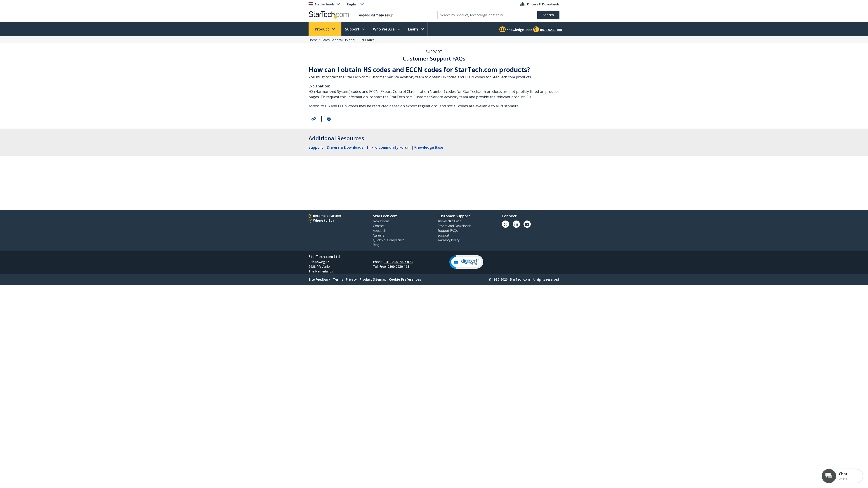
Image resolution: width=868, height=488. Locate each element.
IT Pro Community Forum (388, 147)
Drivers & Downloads (345, 147)
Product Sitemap (373, 279)
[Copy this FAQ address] (313, 119)
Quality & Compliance (388, 240)
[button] (466, 262)
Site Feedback (319, 279)
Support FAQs (447, 230)
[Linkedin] (516, 224)
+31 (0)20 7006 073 (398, 262)
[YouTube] (527, 224)
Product (322, 29)
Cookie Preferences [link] (405, 279)
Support (353, 29)
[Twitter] (505, 224)
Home (313, 40)
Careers (378, 235)
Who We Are (384, 29)
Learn (413, 29)
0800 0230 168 (398, 266)
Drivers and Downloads (454, 226)
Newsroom (381, 221)
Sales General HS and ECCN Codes (347, 40)
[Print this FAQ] (328, 119)
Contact (378, 226)
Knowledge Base (519, 30)
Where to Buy (323, 220)
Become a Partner (327, 216)
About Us (380, 230)
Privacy (351, 279)
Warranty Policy (448, 240)
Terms (338, 279)
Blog (376, 245)
